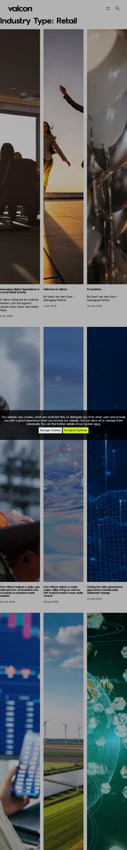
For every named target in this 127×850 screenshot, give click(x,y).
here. (97, 423)
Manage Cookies (50, 430)
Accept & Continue (75, 430)
